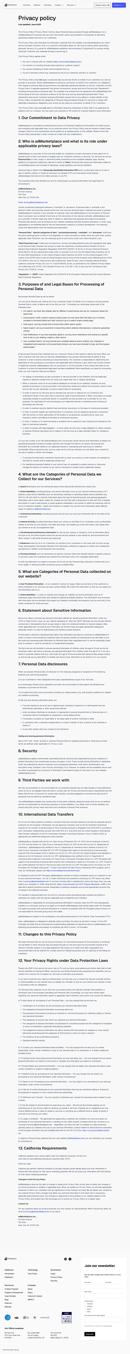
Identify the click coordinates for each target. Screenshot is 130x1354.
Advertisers (26, 5)
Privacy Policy (56, 1277)
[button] (59, 5)
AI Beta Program (11, 1289)
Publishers (37, 5)
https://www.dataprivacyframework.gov (62, 870)
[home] (10, 5)
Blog (6, 1299)
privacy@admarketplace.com (37, 881)
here (57, 1130)
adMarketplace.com (76, 1138)
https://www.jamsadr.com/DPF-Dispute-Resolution (78, 884)
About (30, 1289)
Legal (53, 1273)
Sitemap (8, 1307)
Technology (47, 5)
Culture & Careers (35, 1296)
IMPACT (31, 1299)
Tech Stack (32, 1273)
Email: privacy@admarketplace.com (33, 202)
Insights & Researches (14, 1292)
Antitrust (8, 1303)
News (30, 1292)
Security (54, 1281)
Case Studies (10, 1296)
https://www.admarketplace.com (67, 62)
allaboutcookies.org (42, 509)
